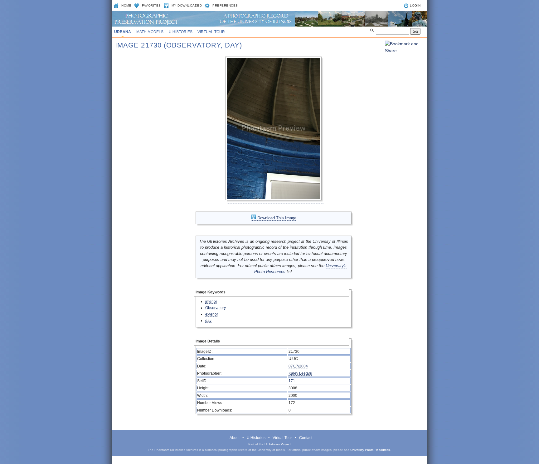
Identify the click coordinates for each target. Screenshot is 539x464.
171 (292, 381)
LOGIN (415, 5)
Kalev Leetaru (300, 373)
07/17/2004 (298, 366)
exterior (211, 314)
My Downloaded (187, 5)
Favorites (151, 5)
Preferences (225, 5)
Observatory (215, 308)
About (235, 438)
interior (211, 301)
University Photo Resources (370, 450)
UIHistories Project (278, 444)
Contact (305, 438)
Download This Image (276, 218)
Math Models (149, 32)
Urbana (122, 32)
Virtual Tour (211, 32)
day (208, 320)
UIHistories (180, 32)
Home (126, 5)
